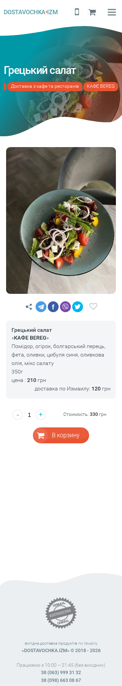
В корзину (66, 435)
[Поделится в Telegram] (41, 306)
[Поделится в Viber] (65, 306)
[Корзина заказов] (92, 12)
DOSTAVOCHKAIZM (31, 12)
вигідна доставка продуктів (51, 643)
